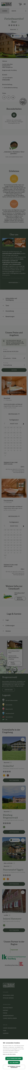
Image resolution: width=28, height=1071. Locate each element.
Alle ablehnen (14, 1062)
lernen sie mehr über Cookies (9, 1054)
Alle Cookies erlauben (14, 1058)
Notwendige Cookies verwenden (14, 1067)
